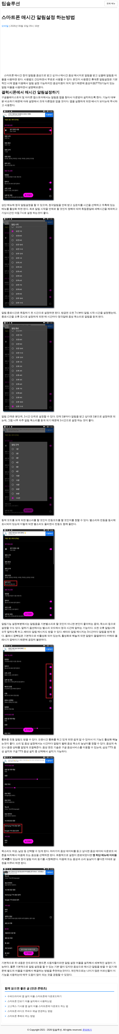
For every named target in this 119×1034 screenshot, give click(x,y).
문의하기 (87, 1029)
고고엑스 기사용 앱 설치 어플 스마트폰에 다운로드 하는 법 (37, 1006)
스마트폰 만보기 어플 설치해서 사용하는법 (29, 1001)
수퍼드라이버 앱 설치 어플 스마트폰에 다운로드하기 (34, 996)
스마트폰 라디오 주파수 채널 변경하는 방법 (29, 1011)
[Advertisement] (59, 51)
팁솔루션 (11, 3)
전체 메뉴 (111, 3)
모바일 (5, 26)
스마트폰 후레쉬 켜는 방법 (21, 1016)
